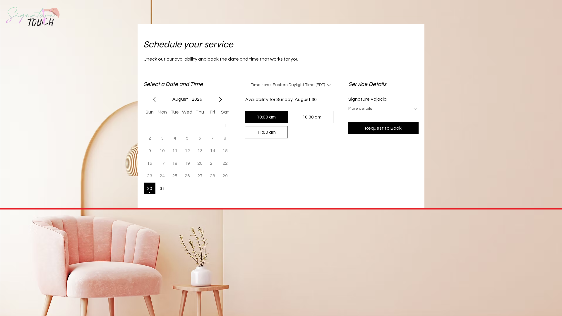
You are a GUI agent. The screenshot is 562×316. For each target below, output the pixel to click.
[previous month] (154, 99)
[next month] (220, 99)
